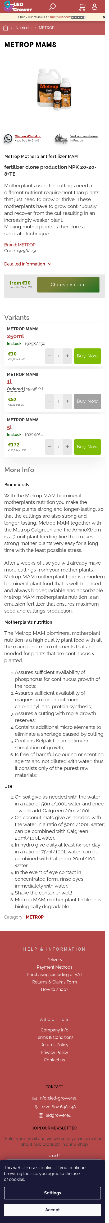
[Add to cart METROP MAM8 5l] (87, 447)
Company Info (55, 1030)
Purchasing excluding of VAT (55, 974)
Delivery (54, 959)
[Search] (52, 6)
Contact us (54, 1059)
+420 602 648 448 (59, 1106)
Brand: (19, 244)
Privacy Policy (54, 1052)
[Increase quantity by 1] (67, 356)
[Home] (9, 28)
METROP (35, 917)
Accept (52, 1209)
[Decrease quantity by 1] (49, 356)
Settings (52, 1192)
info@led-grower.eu (58, 1098)
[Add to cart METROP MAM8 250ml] (87, 356)
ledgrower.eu (58, 1115)
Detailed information (24, 264)
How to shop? (54, 989)
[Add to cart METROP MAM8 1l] (87, 401)
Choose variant (68, 284)
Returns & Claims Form (54, 982)
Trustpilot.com (59, 17)
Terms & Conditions (55, 1037)
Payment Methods (54, 967)
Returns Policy (54, 1044)
